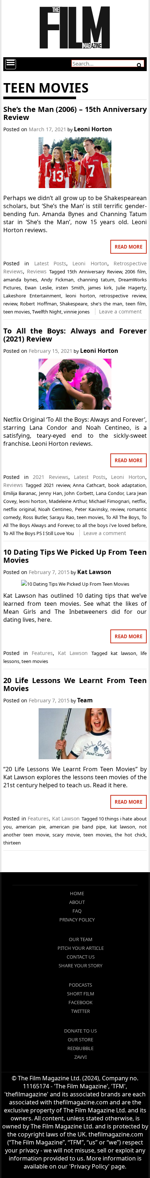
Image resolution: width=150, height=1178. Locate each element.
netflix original (19, 509)
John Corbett (78, 493)
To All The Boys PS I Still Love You (38, 533)
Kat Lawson (94, 572)
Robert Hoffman (38, 303)
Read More (128, 246)
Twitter (80, 1011)
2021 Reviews (50, 476)
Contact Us (81, 956)
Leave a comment (120, 311)
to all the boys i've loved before (111, 525)
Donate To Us (80, 1030)
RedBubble (80, 1048)
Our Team (80, 939)
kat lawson (123, 653)
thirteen (12, 842)
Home (77, 893)
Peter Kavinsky (91, 509)
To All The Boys (122, 517)
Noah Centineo (55, 509)
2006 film (135, 271)
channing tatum (96, 279)
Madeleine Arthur (67, 501)
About (77, 902)
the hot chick (130, 834)
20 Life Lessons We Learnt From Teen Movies (75, 684)
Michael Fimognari (109, 501)
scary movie (66, 834)
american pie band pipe (78, 826)
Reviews (37, 271)
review (10, 303)
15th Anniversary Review (94, 271)
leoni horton (80, 295)
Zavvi (80, 1057)
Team (85, 700)
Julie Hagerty (131, 287)
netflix (139, 501)
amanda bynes (20, 279)
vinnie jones (77, 311)
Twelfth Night (47, 311)
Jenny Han (50, 493)
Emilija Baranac (19, 493)
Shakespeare (73, 303)
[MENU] (10, 64)
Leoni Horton (93, 129)
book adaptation (127, 485)
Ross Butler (35, 517)
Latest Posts (50, 263)
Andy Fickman (57, 279)
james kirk (100, 287)
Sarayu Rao (62, 517)
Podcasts (80, 985)
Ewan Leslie (38, 287)
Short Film (80, 993)
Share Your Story (80, 965)
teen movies (16, 311)
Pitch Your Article (81, 948)
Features (42, 653)
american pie (30, 826)
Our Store (80, 1039)
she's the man (107, 303)
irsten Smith (70, 287)
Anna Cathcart (89, 485)
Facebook (80, 1002)
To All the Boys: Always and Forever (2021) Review (75, 335)
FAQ (77, 911)
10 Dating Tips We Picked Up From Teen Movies (75, 556)
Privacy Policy (77, 919)
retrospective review (122, 295)
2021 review (57, 485)
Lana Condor (109, 493)
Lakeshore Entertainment (32, 295)
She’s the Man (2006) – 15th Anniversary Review (75, 113)
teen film (136, 303)
